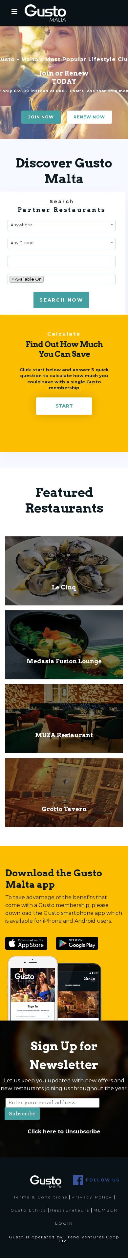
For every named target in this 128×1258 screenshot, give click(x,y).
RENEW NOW (89, 116)
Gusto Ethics (28, 1210)
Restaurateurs (70, 1210)
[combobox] (62, 225)
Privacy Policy (92, 1197)
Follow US (103, 1180)
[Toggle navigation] (14, 13)
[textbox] (11, 262)
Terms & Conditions (40, 1197)
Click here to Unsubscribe (64, 1131)
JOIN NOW (41, 116)
